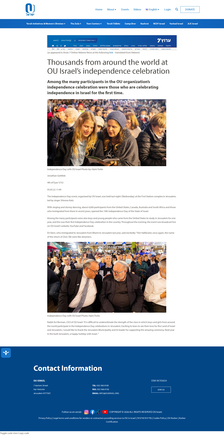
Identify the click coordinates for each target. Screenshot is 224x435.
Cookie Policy (159, 418)
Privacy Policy (45, 418)
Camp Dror (130, 23)
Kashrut (144, 23)
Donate (190, 9)
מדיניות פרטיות (144, 418)
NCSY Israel (159, 23)
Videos (137, 9)
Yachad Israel (176, 23)
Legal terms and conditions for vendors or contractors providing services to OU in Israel (94, 418)
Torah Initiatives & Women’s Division (45, 23)
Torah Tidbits (113, 23)
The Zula (75, 23)
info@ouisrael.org (109, 393)
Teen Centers (93, 23)
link (111, 52)
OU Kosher (172, 418)
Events (125, 9)
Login (167, 9)
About (111, 9)
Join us (161, 389)
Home (98, 9)
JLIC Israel (193, 23)
